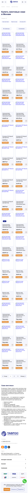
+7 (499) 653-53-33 (5, 441)
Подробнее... (21, 489)
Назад (5, 376)
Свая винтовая (5, 21)
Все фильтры (6, 28)
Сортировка (21, 28)
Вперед (22, 376)
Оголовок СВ (22, 21)
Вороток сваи (14, 21)
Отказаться (14, 489)
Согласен (6, 489)
